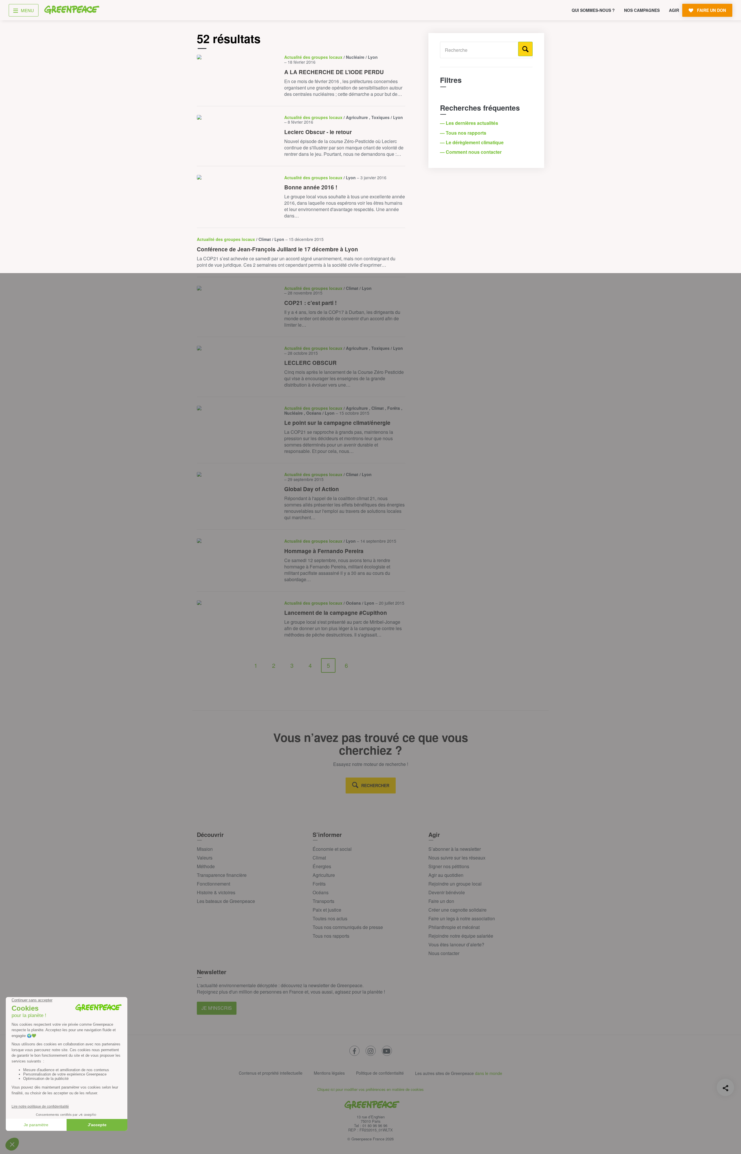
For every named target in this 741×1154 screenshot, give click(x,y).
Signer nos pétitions (448, 866)
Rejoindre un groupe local (455, 883)
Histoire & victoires (216, 892)
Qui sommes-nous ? (593, 10)
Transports (323, 901)
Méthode (206, 866)
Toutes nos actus (330, 918)
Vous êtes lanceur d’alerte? (456, 944)
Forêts (319, 883)
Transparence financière (222, 875)
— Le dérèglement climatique (472, 142)
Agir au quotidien (445, 875)
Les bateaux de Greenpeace (226, 901)
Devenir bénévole (446, 892)
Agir (674, 10)
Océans (321, 892)
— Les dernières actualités (469, 123)
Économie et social (332, 849)
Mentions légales (329, 1073)
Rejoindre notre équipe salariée (460, 935)
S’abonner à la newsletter (454, 849)
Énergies (322, 866)
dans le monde (488, 1073)
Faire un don (441, 901)
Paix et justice (327, 909)
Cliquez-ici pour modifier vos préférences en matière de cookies (370, 1089)
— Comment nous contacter (471, 152)
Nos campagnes (642, 10)
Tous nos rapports (331, 935)
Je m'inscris (216, 1008)
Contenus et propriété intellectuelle (270, 1073)
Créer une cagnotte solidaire (457, 909)
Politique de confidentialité (380, 1073)
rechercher (375, 785)
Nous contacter (443, 953)
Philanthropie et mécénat (454, 927)
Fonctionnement (213, 883)
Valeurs (204, 857)
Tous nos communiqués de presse (348, 927)
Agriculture (324, 875)
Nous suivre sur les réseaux (456, 857)
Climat (319, 857)
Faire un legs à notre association (461, 918)
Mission (205, 849)
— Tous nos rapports (463, 132)
